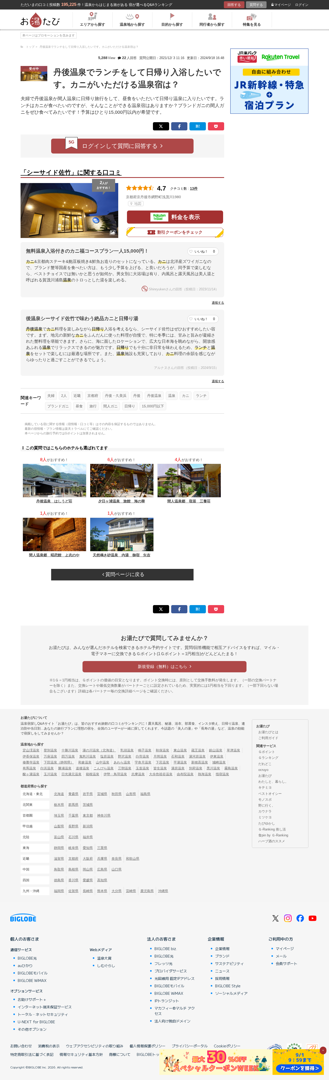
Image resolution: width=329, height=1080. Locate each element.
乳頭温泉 (127, 750)
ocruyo (263, 770)
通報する (218, 302)
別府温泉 (195, 768)
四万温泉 (68, 756)
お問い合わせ (21, 1045)
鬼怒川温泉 (87, 756)
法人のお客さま (161, 939)
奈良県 (117, 859)
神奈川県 (104, 815)
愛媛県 (88, 880)
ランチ (201, 396)
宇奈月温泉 (143, 762)
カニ (185, 396)
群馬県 (73, 805)
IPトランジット (166, 1000)
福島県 (145, 794)
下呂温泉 (162, 762)
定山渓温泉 (31, 750)
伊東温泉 (216, 756)
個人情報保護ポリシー (148, 1045)
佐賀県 (73, 891)
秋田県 (117, 794)
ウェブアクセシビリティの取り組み (94, 1045)
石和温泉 (178, 756)
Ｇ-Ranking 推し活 (272, 829)
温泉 (171, 396)
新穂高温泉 (199, 762)
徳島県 (59, 880)
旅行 (93, 406)
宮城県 (102, 794)
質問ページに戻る (124, 574)
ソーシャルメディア (231, 993)
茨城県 (88, 805)
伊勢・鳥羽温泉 (115, 774)
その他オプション (32, 1029)
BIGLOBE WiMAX (32, 980)
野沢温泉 (124, 756)
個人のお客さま (24, 939)
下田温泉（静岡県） (59, 762)
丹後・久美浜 (115, 396)
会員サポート (286, 963)
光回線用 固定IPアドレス (174, 978)
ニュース (222, 970)
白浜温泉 (47, 768)
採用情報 (222, 978)
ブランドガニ (58, 406)
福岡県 (59, 891)
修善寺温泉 (31, 762)
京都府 (92, 396)
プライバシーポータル (190, 1045)
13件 (194, 188)
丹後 (136, 396)
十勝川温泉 (69, 750)
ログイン (301, 5)
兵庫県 (102, 859)
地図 (137, 204)
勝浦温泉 (64, 768)
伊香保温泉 (31, 756)
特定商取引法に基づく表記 (31, 1054)
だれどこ (265, 764)
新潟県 (88, 826)
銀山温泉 (215, 750)
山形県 (131, 794)
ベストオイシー (270, 794)
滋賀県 (59, 859)
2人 (64, 396)
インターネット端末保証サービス (45, 1006)
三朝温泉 (124, 768)
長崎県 (88, 891)
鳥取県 (59, 869)
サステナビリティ (229, 963)
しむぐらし (106, 965)
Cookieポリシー (227, 1045)
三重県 (102, 848)
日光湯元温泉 (71, 774)
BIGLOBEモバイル (33, 973)
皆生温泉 (160, 768)
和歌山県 (132, 859)
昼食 (79, 406)
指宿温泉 (222, 774)
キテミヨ (265, 787)
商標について (120, 1054)
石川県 (73, 837)
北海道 (59, 794)
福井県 (88, 837)
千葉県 (73, 815)
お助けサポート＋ (32, 999)
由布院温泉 (185, 774)
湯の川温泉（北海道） (99, 750)
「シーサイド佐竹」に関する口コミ (71, 172)
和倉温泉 (85, 762)
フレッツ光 (163, 963)
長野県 (73, 826)
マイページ (282, 5)
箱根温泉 (92, 774)
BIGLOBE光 (27, 958)
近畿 (77, 396)
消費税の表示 (49, 1045)
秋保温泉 (162, 750)
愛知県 (88, 848)
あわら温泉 (122, 762)
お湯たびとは (268, 732)
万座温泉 (50, 756)
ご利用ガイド (268, 738)
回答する (234, 5)
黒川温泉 (213, 768)
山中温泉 (102, 762)
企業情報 (216, 939)
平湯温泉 (180, 762)
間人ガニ (110, 406)
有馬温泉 (29, 768)
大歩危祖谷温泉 (160, 774)
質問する (256, 5)
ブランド (222, 956)
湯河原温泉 (197, 756)
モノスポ (265, 799)
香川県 (73, 880)
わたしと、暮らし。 (273, 781)
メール (281, 956)
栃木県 (59, 805)
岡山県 (88, 869)
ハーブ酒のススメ (271, 841)
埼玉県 (59, 815)
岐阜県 (73, 848)
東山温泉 (180, 750)
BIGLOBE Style (228, 985)
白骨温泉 (142, 756)
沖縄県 (163, 891)
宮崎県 (131, 891)
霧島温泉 (231, 768)
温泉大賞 (104, 958)
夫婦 (50, 396)
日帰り (129, 406)
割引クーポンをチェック (180, 232)
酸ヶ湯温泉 (31, 774)
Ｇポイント (266, 752)
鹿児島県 (147, 891)
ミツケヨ (265, 817)
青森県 (73, 794)
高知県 (102, 880)
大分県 (117, 891)
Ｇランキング (268, 758)
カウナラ (265, 811)
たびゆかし (266, 823)
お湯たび (265, 776)
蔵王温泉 (198, 750)
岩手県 (88, 794)
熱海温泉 (204, 774)
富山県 (59, 837)
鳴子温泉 (144, 750)
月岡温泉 (160, 756)
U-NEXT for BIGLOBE (36, 1021)
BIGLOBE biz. (165, 948)
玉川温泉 (50, 774)
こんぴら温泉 (104, 768)
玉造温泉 (142, 768)
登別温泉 (50, 750)
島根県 (73, 869)
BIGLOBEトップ (150, 1054)
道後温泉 (82, 768)
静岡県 (59, 848)
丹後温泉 (154, 396)
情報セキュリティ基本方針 (81, 1054)
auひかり (25, 965)
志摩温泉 (138, 774)
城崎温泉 (219, 762)
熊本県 (102, 891)
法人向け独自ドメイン (172, 1021)
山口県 (117, 869)
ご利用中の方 (280, 939)
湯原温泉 (178, 768)
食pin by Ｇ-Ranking (273, 835)
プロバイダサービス (170, 970)
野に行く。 (266, 805)
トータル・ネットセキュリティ (43, 1014)
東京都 (88, 815)
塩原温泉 (107, 756)
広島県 (102, 869)
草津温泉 (233, 750)
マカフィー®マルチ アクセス (174, 1011)
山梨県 (59, 826)
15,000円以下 (153, 406)
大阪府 (88, 859)
